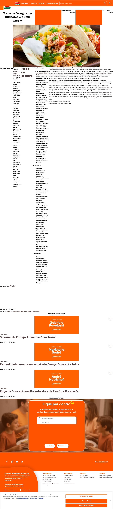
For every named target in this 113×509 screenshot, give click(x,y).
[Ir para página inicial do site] (56, 468)
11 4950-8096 (26, 490)
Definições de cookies (86, 496)
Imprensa (67, 477)
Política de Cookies (23, 498)
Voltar (51, 446)
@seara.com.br (18, 486)
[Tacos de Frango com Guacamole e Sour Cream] (17, 3)
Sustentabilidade (69, 483)
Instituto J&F (67, 479)
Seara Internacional (49, 475)
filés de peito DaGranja (16, 73)
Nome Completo (47, 418)
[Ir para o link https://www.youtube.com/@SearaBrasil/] (17, 461)
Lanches (20, 311)
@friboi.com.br (18, 484)
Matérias (41, 3)
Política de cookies (105, 475)
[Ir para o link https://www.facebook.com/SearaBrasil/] (7, 462)
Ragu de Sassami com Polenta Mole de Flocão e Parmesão (39, 391)
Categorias (24, 3)
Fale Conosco (84, 475)
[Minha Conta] (110, 3)
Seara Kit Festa (47, 479)
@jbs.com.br (9, 484)
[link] (56, 329)
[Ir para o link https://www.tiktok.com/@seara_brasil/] (12, 461)
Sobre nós (67, 481)
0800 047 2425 (11, 490)
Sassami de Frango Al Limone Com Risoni (27, 337)
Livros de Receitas (52, 3)
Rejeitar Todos (86, 501)
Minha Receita (47, 481)
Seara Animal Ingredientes (51, 483)
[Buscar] (104, 3)
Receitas (34, 3)
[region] (56, 500)
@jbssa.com (9, 486)
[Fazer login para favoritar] (110, 318)
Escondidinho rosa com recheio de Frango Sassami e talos (39, 364)
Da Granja (13, 311)
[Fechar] (110, 500)
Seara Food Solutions (49, 477)
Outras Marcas (68, 475)
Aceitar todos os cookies (86, 505)
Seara (37, 311)
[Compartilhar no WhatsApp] (14, 286)
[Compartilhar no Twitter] (12, 286)
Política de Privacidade (36, 498)
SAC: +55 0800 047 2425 (87, 477)
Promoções (46, 485)
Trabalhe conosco (101, 462)
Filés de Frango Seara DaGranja (42, 73)
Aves (8, 311)
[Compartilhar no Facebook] (10, 286)
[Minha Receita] (7, 3)
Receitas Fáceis (29, 311)
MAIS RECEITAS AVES (56, 398)
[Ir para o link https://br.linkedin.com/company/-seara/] (22, 462)
